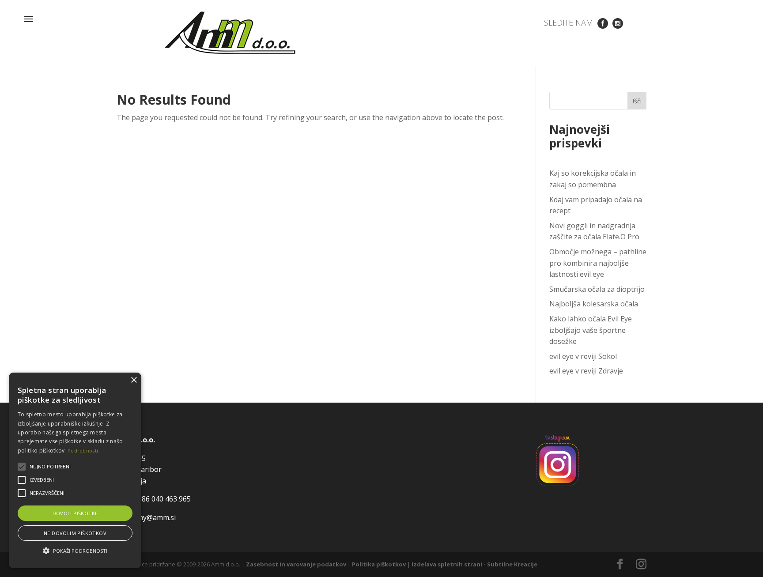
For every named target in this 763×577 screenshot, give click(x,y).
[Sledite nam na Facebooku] (602, 22)
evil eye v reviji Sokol (583, 356)
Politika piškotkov (379, 564)
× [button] (133, 380)
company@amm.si (146, 517)
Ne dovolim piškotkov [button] (75, 533)
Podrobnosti (83, 450)
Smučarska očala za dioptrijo (597, 289)
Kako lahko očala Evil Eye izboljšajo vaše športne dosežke (590, 330)
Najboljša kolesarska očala (593, 304)
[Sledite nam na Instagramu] (617, 22)
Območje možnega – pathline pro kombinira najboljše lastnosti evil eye (597, 263)
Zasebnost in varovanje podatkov (296, 564)
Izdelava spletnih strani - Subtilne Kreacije (474, 564)
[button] (75, 551)
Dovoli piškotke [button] (75, 513)
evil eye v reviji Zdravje (586, 371)
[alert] (75, 470)
